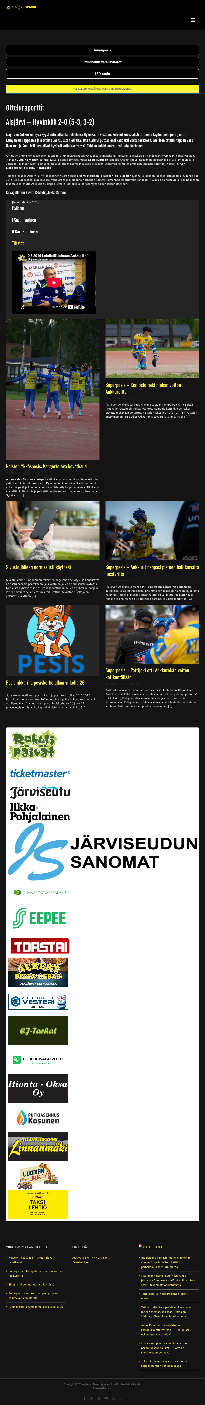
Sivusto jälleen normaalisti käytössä (38, 566)
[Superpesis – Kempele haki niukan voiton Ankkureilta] (152, 348)
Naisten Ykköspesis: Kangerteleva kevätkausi (46, 466)
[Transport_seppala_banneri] (40, 886)
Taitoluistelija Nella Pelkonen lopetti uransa (164, 1296)
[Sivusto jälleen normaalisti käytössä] (52, 530)
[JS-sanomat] (102, 824)
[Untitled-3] (21, 5)
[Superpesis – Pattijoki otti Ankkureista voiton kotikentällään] (152, 634)
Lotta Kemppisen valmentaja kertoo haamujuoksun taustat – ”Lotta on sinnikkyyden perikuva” (164, 1347)
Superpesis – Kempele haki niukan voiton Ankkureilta (143, 388)
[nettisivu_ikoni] (32, 731)
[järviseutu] (40, 787)
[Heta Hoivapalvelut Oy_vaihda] (38, 1047)
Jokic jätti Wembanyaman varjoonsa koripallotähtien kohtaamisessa (164, 1363)
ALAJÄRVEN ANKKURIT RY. (91, 1258)
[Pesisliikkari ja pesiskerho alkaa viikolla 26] (52, 640)
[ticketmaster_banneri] (40, 766)
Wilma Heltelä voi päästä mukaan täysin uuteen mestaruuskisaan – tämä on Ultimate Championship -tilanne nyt (166, 1311)
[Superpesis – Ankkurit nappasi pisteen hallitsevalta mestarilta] (152, 530)
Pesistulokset (81, 1262)
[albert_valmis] (38, 960)
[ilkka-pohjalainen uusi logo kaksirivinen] (40, 804)
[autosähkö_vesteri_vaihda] (38, 989)
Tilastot (18, 243)
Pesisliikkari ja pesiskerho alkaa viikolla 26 (45, 682)
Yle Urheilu (152, 1247)
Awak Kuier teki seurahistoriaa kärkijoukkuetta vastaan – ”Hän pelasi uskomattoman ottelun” (165, 1329)
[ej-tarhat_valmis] (38, 1017)
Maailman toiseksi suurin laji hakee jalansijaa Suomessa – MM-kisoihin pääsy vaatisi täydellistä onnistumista (168, 1280)
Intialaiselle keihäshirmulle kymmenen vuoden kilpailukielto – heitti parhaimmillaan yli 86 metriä (166, 1262)
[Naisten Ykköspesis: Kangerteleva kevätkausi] (52, 389)
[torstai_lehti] (40, 939)
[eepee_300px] (40, 905)
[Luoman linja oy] (38, 1163)
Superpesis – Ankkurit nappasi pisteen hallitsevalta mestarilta (152, 570)
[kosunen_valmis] (38, 1105)
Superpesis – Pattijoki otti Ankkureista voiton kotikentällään (147, 673)
